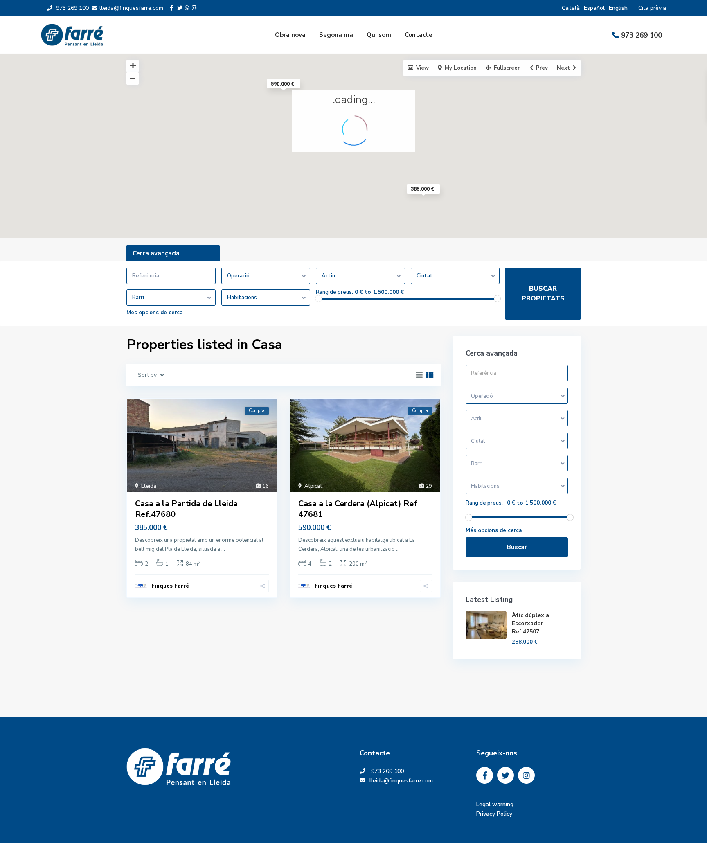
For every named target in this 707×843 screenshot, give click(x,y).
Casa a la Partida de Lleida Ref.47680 (186, 509)
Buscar (517, 547)
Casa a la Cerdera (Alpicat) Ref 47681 (357, 509)
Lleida (148, 486)
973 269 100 (641, 35)
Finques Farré (170, 586)
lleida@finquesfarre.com (404, 780)
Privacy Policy (494, 814)
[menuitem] (571, 8)
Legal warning (494, 804)
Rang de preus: (334, 292)
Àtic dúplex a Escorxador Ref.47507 (530, 623)
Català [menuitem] (571, 8)
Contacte (418, 35)
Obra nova (290, 35)
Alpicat (313, 486)
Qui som (379, 35)
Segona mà (336, 35)
